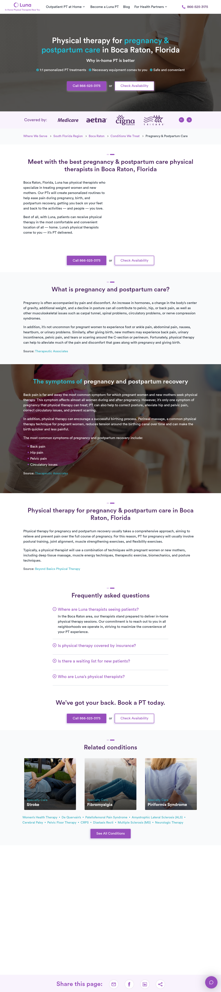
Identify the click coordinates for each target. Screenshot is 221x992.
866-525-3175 (197, 7)
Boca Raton (96, 136)
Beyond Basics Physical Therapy (57, 568)
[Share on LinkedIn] (145, 984)
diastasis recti (103, 822)
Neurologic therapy (169, 822)
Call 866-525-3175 (86, 86)
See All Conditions (110, 833)
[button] (181, 119)
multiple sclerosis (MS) (135, 822)
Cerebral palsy (33, 822)
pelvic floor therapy (62, 822)
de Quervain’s (72, 817)
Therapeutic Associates (51, 351)
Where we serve (35, 136)
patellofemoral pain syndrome (106, 817)
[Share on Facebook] (129, 984)
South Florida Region (68, 136)
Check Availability (134, 86)
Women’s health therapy (40, 817)
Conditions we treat (125, 136)
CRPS (85, 822)
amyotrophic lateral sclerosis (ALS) (158, 817)
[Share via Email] (113, 984)
